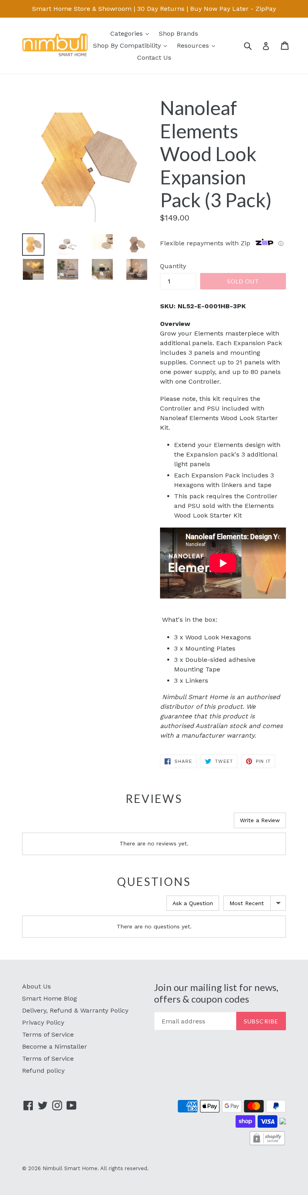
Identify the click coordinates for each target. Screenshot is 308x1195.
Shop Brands (178, 33)
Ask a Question (192, 903)
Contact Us (154, 57)
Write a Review (260, 820)
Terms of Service (48, 1034)
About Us (36, 986)
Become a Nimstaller (54, 1046)
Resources (198, 45)
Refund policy (43, 1070)
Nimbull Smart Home (70, 1168)
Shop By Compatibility (132, 45)
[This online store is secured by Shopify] (267, 1144)
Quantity (173, 266)
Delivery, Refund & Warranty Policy (75, 1010)
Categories (131, 33)
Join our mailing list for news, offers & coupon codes (216, 993)
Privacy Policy (43, 1022)
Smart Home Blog (49, 998)
